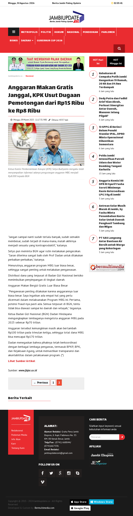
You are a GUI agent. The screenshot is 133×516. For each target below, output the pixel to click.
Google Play (81, 508)
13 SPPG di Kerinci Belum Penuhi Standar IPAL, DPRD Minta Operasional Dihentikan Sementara (112, 136)
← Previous (40, 382)
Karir (13, 443)
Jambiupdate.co (15, 76)
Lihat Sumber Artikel (21, 361)
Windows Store (103, 501)
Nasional (30, 76)
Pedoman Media (19, 434)
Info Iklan (15, 439)
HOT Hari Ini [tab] (98, 61)
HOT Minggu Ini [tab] (116, 61)
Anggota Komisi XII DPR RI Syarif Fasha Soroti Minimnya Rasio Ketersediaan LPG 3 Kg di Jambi (112, 188)
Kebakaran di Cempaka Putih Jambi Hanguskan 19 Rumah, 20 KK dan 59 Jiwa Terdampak (113, 80)
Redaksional (17, 430)
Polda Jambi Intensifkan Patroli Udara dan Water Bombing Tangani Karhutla (111, 163)
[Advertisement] (46, 205)
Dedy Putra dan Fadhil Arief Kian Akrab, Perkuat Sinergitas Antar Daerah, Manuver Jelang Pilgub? (113, 107)
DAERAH (26, 41)
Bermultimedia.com (44, 507)
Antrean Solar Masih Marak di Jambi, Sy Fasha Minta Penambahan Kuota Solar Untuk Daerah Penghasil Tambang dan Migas (112, 216)
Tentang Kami (17, 448)
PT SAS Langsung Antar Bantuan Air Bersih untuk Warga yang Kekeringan (112, 243)
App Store (80, 501)
